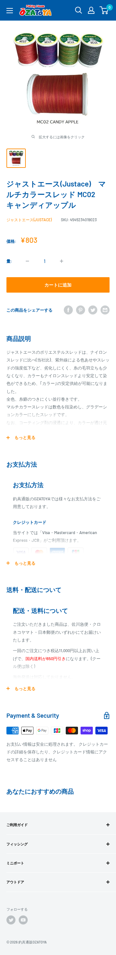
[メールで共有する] (105, 309)
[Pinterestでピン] (80, 309)
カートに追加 (58, 284)
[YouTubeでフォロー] (23, 919)
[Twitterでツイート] (92, 309)
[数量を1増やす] (61, 261)
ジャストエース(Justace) (29, 219)
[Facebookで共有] (68, 309)
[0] (104, 10)
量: (9, 261)
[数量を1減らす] (27, 261)
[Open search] (78, 10)
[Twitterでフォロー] (10, 919)
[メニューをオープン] (9, 10)
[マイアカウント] (91, 10)
